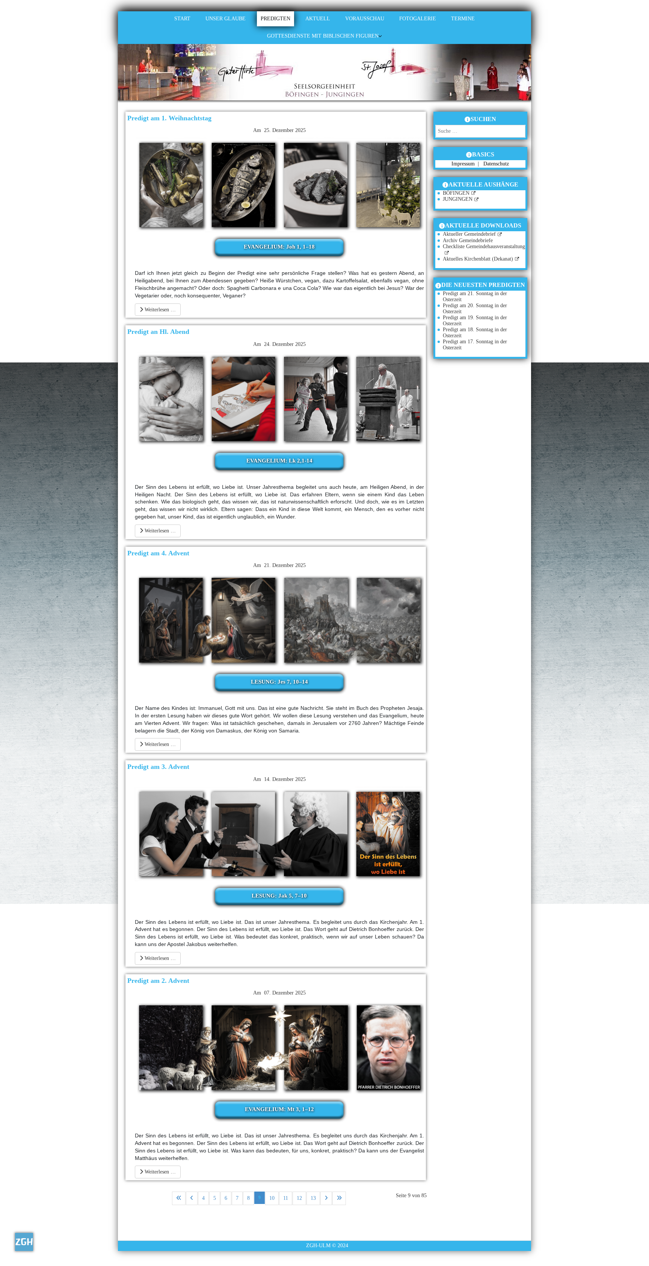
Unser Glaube (225, 18)
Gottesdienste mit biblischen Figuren (323, 36)
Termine (463, 18)
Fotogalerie (417, 18)
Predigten (275, 18)
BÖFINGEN (456, 193)
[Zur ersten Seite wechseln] (179, 1198)
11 (285, 1198)
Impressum (463, 164)
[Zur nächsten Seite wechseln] (326, 1198)
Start (182, 18)
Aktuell (317, 18)
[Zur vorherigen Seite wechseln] (192, 1198)
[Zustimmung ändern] (24, 1242)
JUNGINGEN (457, 199)
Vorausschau (364, 18)
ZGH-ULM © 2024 (327, 1245)
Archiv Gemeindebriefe (468, 240)
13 (313, 1198)
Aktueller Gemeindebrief (469, 234)
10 (272, 1198)
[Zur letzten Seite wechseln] (339, 1198)
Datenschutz (496, 164)
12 (299, 1198)
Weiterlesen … (159, 309)
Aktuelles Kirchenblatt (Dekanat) (478, 259)
